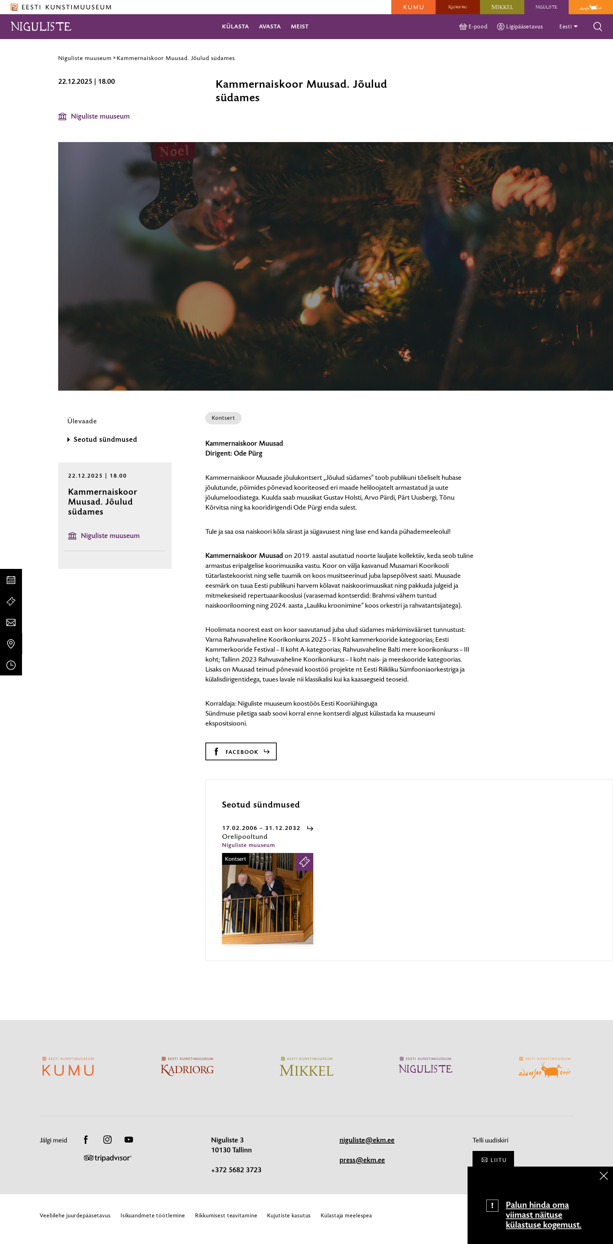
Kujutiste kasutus (289, 1215)
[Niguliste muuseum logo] (546, 7)
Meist (300, 26)
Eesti (566, 26)
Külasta (235, 26)
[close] (604, 1176)
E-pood (478, 26)
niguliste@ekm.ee (366, 1140)
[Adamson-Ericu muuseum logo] (591, 7)
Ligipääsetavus (524, 26)
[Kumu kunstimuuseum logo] (413, 7)
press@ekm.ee (362, 1160)
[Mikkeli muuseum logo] (502, 7)
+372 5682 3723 (236, 1170)
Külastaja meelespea (346, 1215)
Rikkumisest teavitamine (226, 1215)
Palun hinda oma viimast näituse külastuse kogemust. (543, 1215)
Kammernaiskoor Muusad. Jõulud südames (176, 57)
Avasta (270, 26)
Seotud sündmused (105, 439)
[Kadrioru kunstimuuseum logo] (458, 7)
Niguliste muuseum (85, 57)
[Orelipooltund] (267, 905)
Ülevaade (82, 421)
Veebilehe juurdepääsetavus (75, 1215)
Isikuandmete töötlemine (153, 1215)
